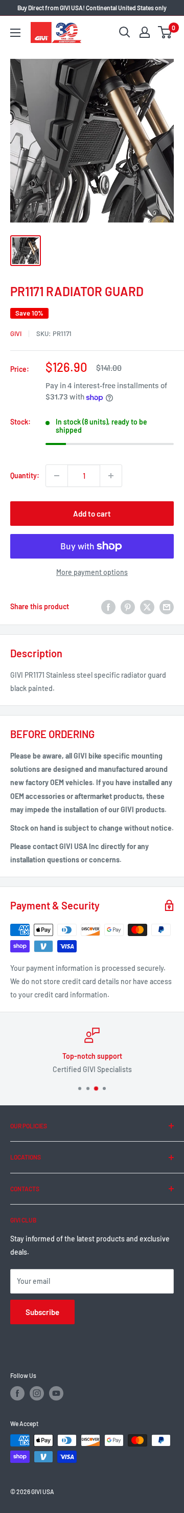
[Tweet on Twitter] (147, 606)
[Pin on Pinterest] (128, 606)
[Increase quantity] (111, 475)
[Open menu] (15, 33)
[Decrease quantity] (56, 475)
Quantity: (24, 475)
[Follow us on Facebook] (17, 1393)
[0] (165, 32)
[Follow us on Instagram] (37, 1393)
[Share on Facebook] (108, 606)
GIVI (15, 333)
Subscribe (42, 1312)
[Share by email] (166, 606)
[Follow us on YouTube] (56, 1393)
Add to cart (92, 513)
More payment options (92, 572)
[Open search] (124, 32)
